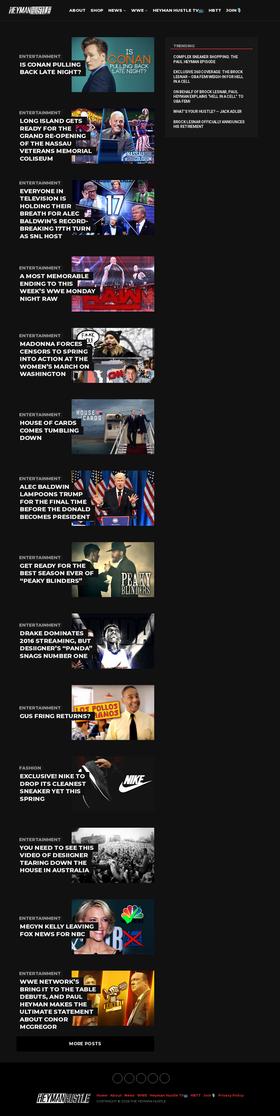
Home (102, 1095)
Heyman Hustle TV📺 (178, 10)
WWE (137, 10)
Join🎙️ (234, 10)
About (77, 10)
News (115, 10)
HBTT (215, 10)
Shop (97, 10)
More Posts (85, 1043)
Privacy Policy (231, 1095)
